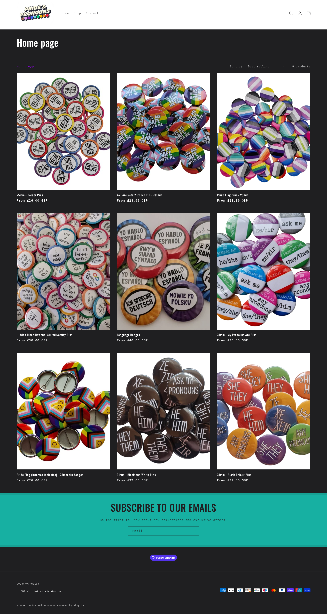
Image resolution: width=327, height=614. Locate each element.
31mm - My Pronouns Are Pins (236, 335)
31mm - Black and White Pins (136, 475)
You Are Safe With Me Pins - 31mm (139, 195)
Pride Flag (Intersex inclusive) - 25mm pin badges (50, 475)
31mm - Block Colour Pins (234, 475)
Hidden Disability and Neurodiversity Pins (45, 335)
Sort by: (237, 66)
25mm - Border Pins (30, 195)
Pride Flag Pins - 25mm (232, 195)
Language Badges (128, 335)
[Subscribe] (194, 531)
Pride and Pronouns (42, 605)
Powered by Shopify (70, 605)
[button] (291, 13)
